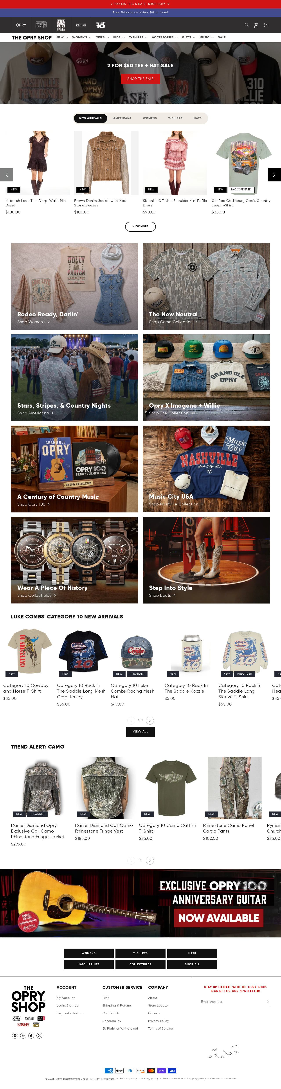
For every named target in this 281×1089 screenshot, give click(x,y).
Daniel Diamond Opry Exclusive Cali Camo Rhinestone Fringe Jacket (38, 831)
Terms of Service (160, 1028)
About (152, 997)
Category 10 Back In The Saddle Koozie (186, 688)
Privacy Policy (158, 1021)
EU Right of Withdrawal (120, 1028)
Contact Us (111, 1013)
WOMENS (89, 953)
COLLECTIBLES (140, 964)
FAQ (106, 997)
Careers (154, 1013)
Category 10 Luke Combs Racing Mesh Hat (132, 691)
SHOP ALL (192, 964)
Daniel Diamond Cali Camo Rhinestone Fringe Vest (104, 828)
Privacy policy (150, 1078)
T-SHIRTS (140, 953)
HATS (192, 953)
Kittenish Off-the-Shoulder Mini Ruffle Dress (175, 203)
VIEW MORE (141, 226)
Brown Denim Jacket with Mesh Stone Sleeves (101, 203)
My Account (66, 997)
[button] (62, 37)
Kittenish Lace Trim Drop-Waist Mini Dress (36, 203)
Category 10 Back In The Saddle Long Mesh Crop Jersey (81, 691)
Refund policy (128, 1078)
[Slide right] (150, 721)
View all (140, 731)
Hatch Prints (89, 964)
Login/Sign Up (68, 1005)
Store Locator (158, 1005)
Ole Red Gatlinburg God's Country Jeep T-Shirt (241, 203)
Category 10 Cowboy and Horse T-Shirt (26, 688)
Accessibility (112, 1021)
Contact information (223, 1078)
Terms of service (173, 1078)
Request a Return (70, 1013)
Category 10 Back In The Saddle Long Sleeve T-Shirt (239, 691)
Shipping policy (196, 1078)
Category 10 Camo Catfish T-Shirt (167, 828)
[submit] (267, 1002)
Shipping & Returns (117, 1005)
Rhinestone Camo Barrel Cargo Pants (228, 828)
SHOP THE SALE (140, 78)
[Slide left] (131, 721)
